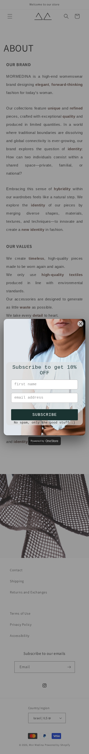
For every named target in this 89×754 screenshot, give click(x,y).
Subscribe (44, 415)
